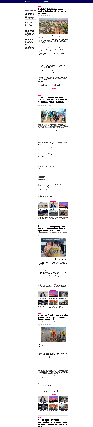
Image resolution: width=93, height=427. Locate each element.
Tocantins (59, 387)
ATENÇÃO (26, 32)
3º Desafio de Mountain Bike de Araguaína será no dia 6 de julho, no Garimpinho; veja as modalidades (30, 14)
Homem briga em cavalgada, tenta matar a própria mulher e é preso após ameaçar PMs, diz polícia (29, 18)
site (41, 127)
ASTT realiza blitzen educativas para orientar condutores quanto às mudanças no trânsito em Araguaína (30, 34)
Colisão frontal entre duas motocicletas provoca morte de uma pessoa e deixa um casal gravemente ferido (29, 26)
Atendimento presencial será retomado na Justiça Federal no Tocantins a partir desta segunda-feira (29, 43)
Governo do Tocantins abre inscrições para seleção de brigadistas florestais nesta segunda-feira (29, 22)
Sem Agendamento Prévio (29, 41)
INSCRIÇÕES (56, 387)
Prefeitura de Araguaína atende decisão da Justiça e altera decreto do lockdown (29, 8)
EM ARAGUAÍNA (28, 24)
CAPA (26, 12)
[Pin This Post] (32, 10)
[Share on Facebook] (26, 10)
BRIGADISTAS (46, 387)
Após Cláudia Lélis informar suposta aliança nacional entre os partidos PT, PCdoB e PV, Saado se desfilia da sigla (29, 47)
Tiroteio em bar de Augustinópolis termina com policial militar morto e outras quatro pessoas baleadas (30, 30)
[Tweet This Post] (29, 10)
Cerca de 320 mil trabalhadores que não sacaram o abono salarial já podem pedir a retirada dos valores (29, 39)
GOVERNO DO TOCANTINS (51, 387)
